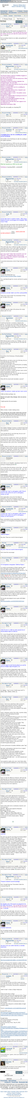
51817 (26, 176)
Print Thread (3, 21)
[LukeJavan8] (3, 1052)
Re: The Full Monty (6, 302)
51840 (26, 768)
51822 (26, 302)
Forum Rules (4, 1080)
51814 (26, 112)
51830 (26, 506)
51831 (26, 527)
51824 (26, 334)
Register (21, 11)
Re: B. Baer (5, 268)
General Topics (4, 12)
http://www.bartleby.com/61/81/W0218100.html (12, 601)
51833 (26, 557)
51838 (26, 683)
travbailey (10, 1046)
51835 (26, 606)
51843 (26, 859)
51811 (26, 24)
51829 (26, 484)
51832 (26, 542)
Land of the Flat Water (23, 1052)
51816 (26, 157)
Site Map (18, 6)
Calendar (11, 15)
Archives (9, 1093)
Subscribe (22, 1091)
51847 (26, 938)
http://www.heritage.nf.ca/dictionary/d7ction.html (13, 573)
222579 (26, 974)
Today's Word (7, 1091)
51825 (26, 349)
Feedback (18, 1093)
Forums (10, 11)
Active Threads (17, 15)
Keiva (11, 974)
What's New (22, 5)
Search (13, 6)
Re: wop (4, 542)
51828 (26, 456)
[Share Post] (23, 24)
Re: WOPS (4, 606)
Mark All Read (12, 1080)
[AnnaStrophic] (3, 49)
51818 (26, 212)
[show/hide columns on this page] (27, 15)
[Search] (24, 16)
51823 (26, 316)
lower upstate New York (23, 48)
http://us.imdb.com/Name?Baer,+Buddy (11, 276)
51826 (26, 384)
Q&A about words (13, 12)
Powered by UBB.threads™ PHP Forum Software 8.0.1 (14, 1097)
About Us (15, 5)
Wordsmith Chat (18, 1094)
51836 (26, 623)
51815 (26, 127)
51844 (26, 874)
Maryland (22, 978)
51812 (26, 43)
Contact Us (8, 1082)
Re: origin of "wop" (7, 584)
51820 (26, 268)
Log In (26, 11)
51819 (26, 240)
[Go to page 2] (27, 21)
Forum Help (15, 1082)
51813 (26, 64)
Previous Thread (8, 18)
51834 (26, 584)
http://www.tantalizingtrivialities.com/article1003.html (14, 960)
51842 (26, 827)
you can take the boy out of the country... (11, 24)
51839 (26, 697)
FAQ (26, 1091)
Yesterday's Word (15, 1091)
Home (1, 1091)
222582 (26, 1046)
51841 (26, 789)
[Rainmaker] (3, 1065)
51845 (26, 897)
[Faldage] (3, 273)
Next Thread (20, 18)
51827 (26, 421)
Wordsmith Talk (4, 11)
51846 (26, 920)
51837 (26, 658)
